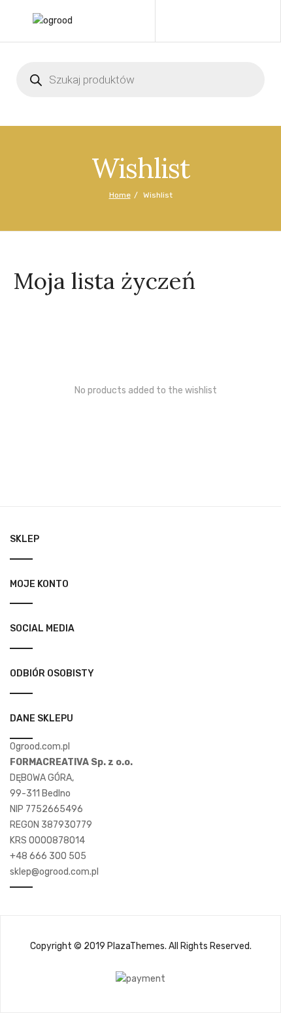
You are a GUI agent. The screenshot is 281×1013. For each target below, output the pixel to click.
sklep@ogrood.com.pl (54, 871)
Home (120, 195)
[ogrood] (53, 20)
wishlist (224, 21)
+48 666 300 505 (48, 856)
